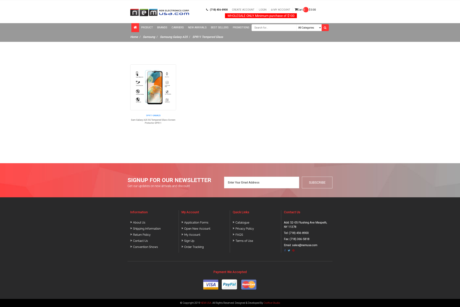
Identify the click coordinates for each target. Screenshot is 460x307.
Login (262, 9)
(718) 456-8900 (219, 9)
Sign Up (189, 241)
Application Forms (196, 222)
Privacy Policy (244, 228)
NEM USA (206, 302)
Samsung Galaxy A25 (174, 37)
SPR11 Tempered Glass (207, 37)
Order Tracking (194, 247)
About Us (139, 222)
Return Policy (142, 234)
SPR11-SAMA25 (153, 115)
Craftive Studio (272, 302)
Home (134, 37)
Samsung (149, 37)
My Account (281, 9)
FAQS (239, 234)
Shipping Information (147, 228)
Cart (307, 9)
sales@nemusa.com (304, 245)
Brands (162, 27)
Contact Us (140, 241)
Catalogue (242, 222)
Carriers (178, 27)
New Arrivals (197, 27)
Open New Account (197, 228)
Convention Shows (145, 247)
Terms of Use (244, 241)
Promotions (241, 27)
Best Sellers (220, 27)
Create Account (243, 9)
